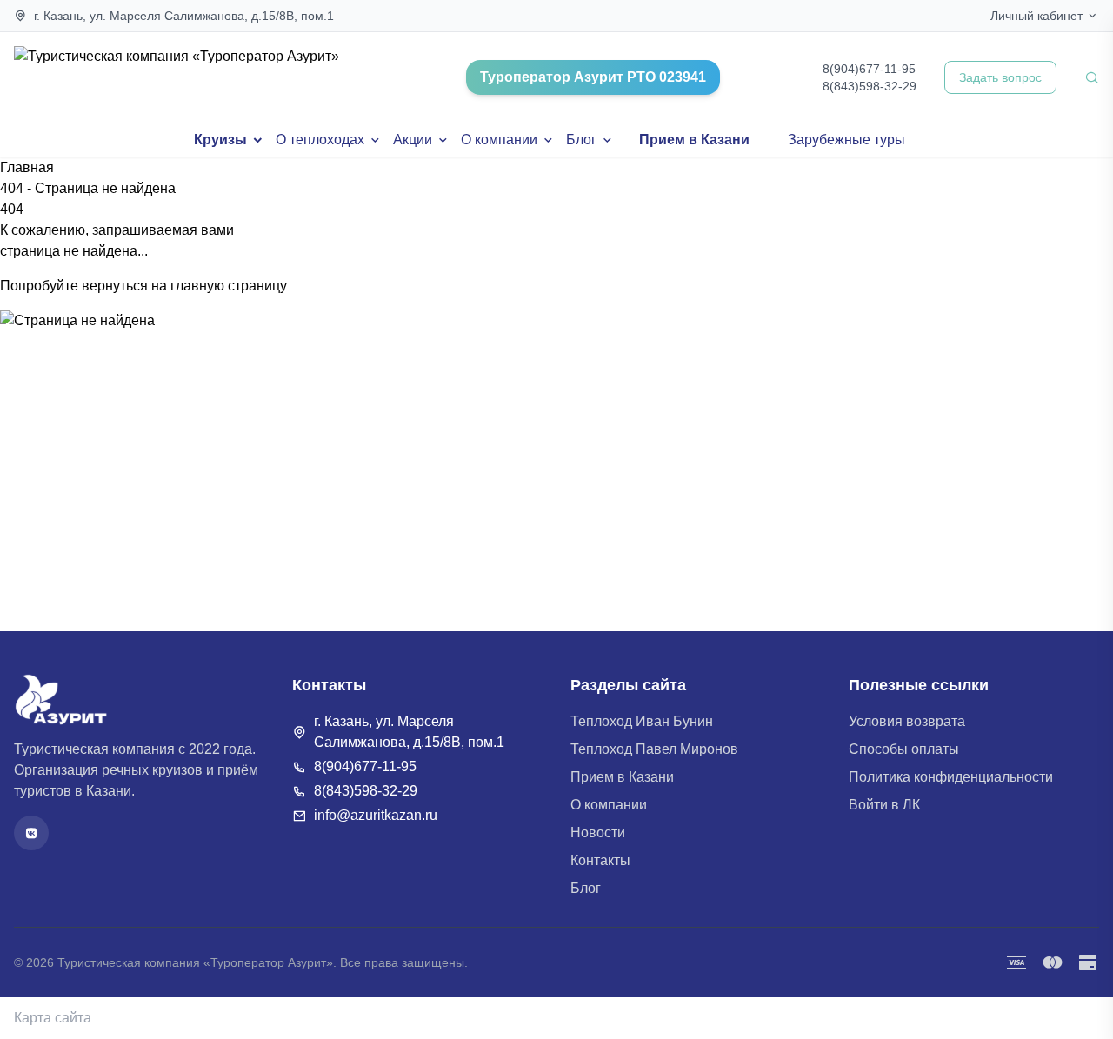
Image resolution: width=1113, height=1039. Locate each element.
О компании (499, 139)
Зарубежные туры (846, 139)
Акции (412, 139)
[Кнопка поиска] (1091, 77)
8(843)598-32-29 (869, 86)
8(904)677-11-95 (869, 69)
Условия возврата (907, 721)
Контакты (600, 860)
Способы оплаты (904, 749)
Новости (597, 832)
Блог (581, 139)
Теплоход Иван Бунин (641, 721)
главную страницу (228, 285)
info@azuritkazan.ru (375, 815)
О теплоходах (320, 139)
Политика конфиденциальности (951, 776)
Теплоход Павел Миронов (654, 749)
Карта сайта (52, 1017)
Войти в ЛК (884, 804)
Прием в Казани (694, 139)
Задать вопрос (1000, 77)
